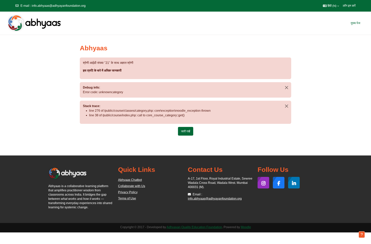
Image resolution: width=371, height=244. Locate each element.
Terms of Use (127, 198)
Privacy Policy (128, 192)
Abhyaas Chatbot (130, 180)
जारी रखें (185, 131)
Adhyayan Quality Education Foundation (194, 227)
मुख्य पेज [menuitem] (355, 23)
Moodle (246, 227)
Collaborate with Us (131, 186)
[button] (331, 6)
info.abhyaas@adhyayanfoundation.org (59, 5)
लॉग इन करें (349, 5)
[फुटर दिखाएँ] (362, 234)
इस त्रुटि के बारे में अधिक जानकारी (102, 70)
